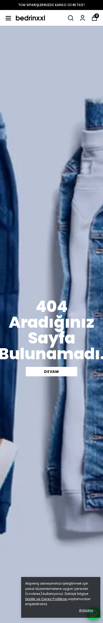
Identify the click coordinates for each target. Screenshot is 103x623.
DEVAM (51, 371)
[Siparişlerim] (82, 18)
